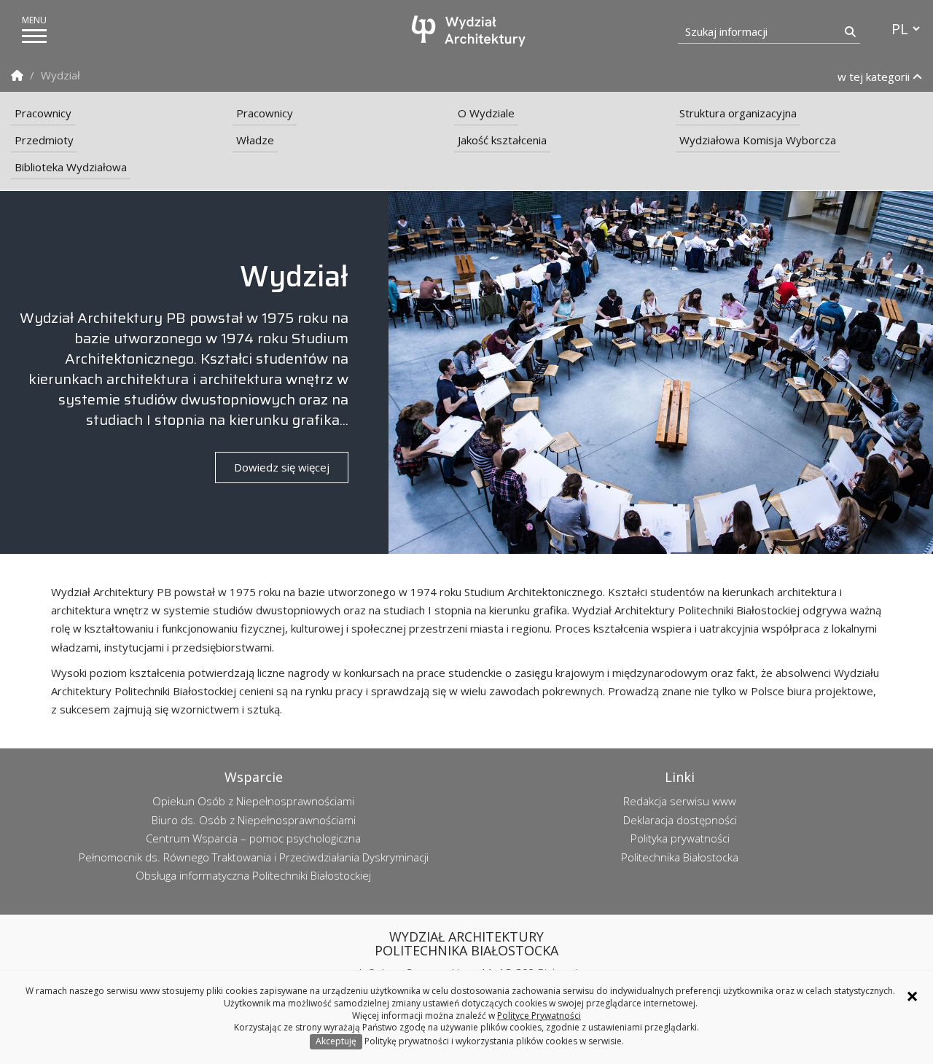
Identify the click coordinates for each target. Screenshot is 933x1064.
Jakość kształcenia (502, 140)
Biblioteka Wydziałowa (71, 167)
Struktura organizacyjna (738, 113)
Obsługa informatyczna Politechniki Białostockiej (253, 875)
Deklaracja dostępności (680, 820)
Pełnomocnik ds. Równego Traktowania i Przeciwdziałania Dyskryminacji (254, 857)
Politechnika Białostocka (679, 857)
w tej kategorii (875, 76)
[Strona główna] (470, 31)
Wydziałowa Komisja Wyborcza (757, 140)
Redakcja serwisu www (679, 801)
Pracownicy (43, 113)
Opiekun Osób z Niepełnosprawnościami (253, 801)
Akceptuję (336, 1041)
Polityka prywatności (680, 838)
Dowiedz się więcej (281, 467)
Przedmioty (44, 140)
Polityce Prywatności (539, 1015)
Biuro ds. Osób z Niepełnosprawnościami (254, 820)
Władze (255, 140)
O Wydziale (486, 113)
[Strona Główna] (17, 75)
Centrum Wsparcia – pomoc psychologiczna (253, 838)
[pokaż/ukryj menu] (34, 36)
